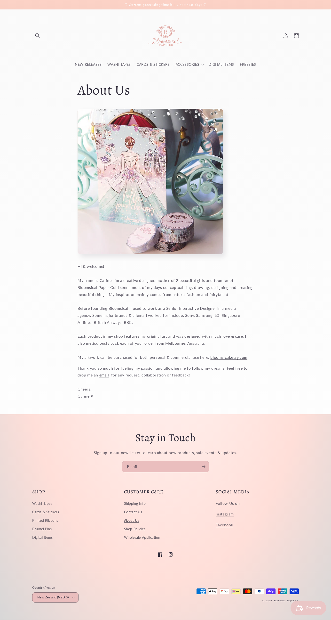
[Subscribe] (203, 466)
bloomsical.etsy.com (228, 357)
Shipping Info (135, 503)
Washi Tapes (42, 503)
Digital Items (42, 537)
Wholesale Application (142, 537)
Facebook (224, 524)
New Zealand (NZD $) (53, 597)
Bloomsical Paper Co (286, 600)
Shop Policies (135, 529)
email (104, 375)
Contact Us (133, 512)
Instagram (225, 514)
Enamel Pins (42, 529)
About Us (131, 520)
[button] (37, 35)
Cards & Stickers (45, 512)
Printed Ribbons (45, 520)
